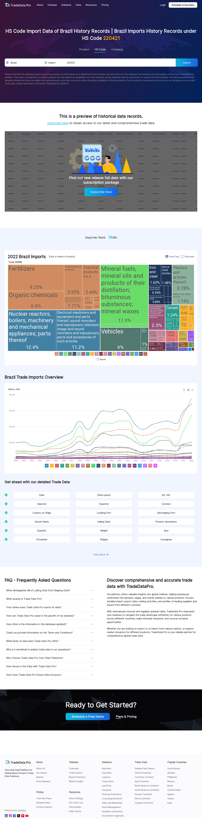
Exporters (106, 772)
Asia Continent (142, 781)
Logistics (106, 777)
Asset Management (111, 807)
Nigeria (170, 794)
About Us (40, 768)
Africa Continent (143, 798)
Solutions (107, 762)
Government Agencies (113, 815)
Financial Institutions (111, 794)
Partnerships (75, 807)
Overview (74, 768)
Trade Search (76, 772)
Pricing (39, 792)
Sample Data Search (145, 768)
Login (163, 4)
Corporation (108, 781)
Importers (106, 768)
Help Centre (75, 811)
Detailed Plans (43, 802)
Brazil (170, 785)
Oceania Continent (144, 803)
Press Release (43, 781)
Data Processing (143, 772)
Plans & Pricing (126, 716)
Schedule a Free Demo (183, 5)
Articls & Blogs (76, 798)
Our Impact (41, 772)
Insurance (106, 790)
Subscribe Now (58, 123)
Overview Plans (43, 798)
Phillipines (172, 777)
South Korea (173, 768)
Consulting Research (112, 798)
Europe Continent (143, 794)
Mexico (171, 781)
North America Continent (147, 785)
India (169, 803)
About (39, 762)
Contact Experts (44, 807)
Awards (39, 777)
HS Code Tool (76, 802)
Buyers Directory (77, 777)
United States (174, 790)
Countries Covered (144, 777)
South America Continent (147, 790)
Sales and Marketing (112, 803)
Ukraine (171, 772)
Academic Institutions (112, 811)
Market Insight (76, 781)
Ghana (170, 798)
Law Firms (106, 785)
